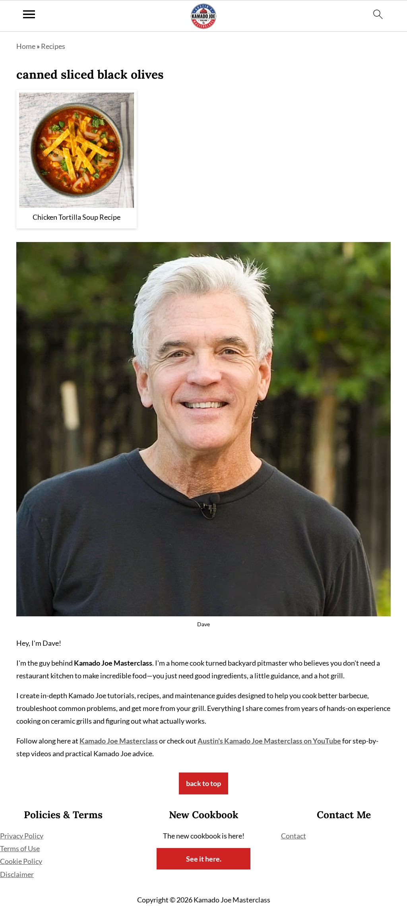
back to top (203, 783)
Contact (293, 835)
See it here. (203, 858)
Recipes (53, 46)
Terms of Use (20, 848)
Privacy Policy (21, 835)
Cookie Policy (21, 861)
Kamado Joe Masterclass (118, 740)
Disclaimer (17, 874)
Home (25, 46)
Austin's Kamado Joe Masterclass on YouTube (269, 740)
